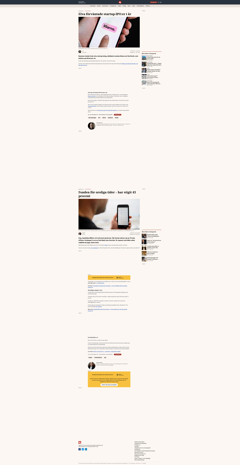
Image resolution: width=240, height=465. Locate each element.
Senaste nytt (92, 5)
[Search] (158, 2)
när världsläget (94, 248)
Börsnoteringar (92, 117)
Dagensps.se (81, 10)
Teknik (119, 5)
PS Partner (136, 456)
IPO (99, 117)
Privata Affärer (98, 357)
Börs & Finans (105, 5)
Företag (124, 5)
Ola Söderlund (99, 122)
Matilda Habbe (99, 362)
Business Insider (92, 96)
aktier (106, 245)
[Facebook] (79, 449)
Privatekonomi (113, 5)
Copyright (136, 446)
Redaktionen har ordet (139, 455)
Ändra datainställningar (139, 459)
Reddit (116, 117)
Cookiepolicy (137, 449)
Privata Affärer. (101, 283)
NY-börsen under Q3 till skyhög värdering (107, 110)
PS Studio (148, 5)
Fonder (90, 357)
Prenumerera (153, 2)
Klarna (104, 117)
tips (105, 357)
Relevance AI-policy (138, 452)
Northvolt (110, 117)
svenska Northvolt (92, 106)
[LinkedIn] (86, 449)
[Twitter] (83, 449)
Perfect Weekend (140, 5)
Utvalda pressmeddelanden (140, 443)
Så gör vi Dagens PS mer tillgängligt (142, 458)
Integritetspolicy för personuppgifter (142, 447)
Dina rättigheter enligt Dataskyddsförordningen (144, 450)
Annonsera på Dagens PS (140, 453)
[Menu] (161, 2)
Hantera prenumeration (139, 441)
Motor (129, 5)
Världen (98, 5)
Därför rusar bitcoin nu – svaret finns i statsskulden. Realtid (106, 351)
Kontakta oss (137, 444)
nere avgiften (99, 306)
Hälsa (133, 5)
